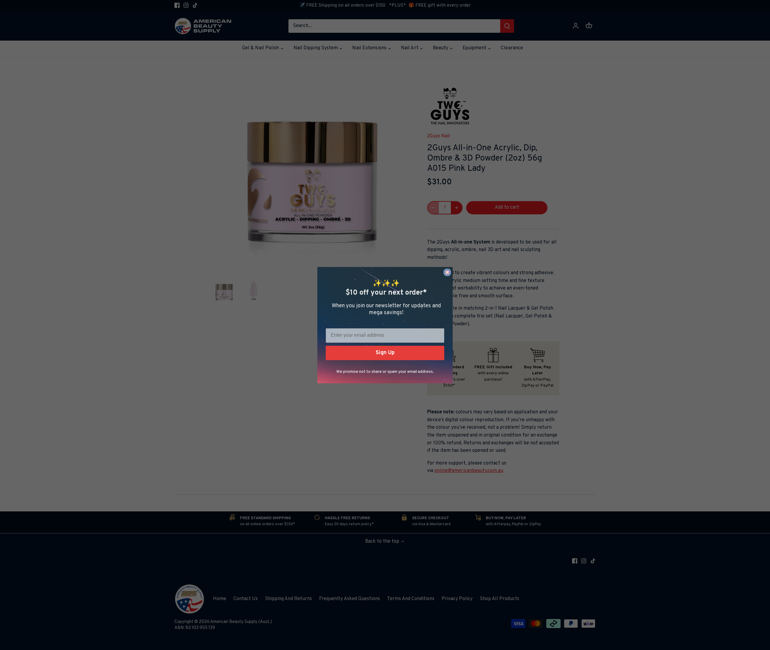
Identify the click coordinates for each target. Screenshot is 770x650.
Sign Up (385, 352)
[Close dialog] (447, 272)
